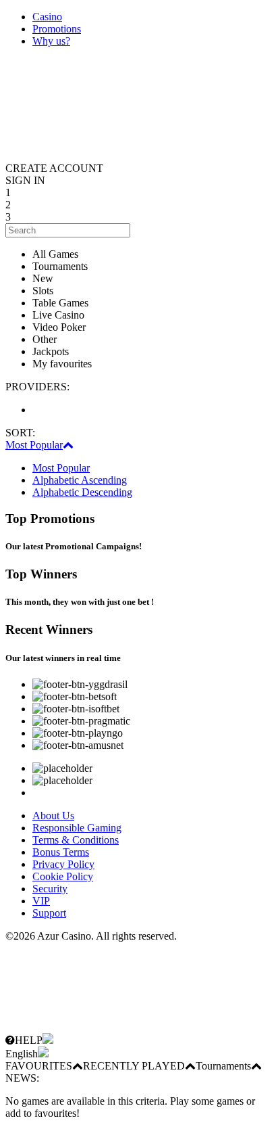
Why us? (51, 41)
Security (49, 888)
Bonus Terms (60, 852)
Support (49, 913)
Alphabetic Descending (82, 492)
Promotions (56, 29)
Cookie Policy (62, 876)
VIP (41, 900)
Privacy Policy (63, 864)
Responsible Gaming (76, 827)
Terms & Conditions (75, 840)
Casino (47, 16)
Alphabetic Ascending (79, 480)
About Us (53, 815)
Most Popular (34, 445)
